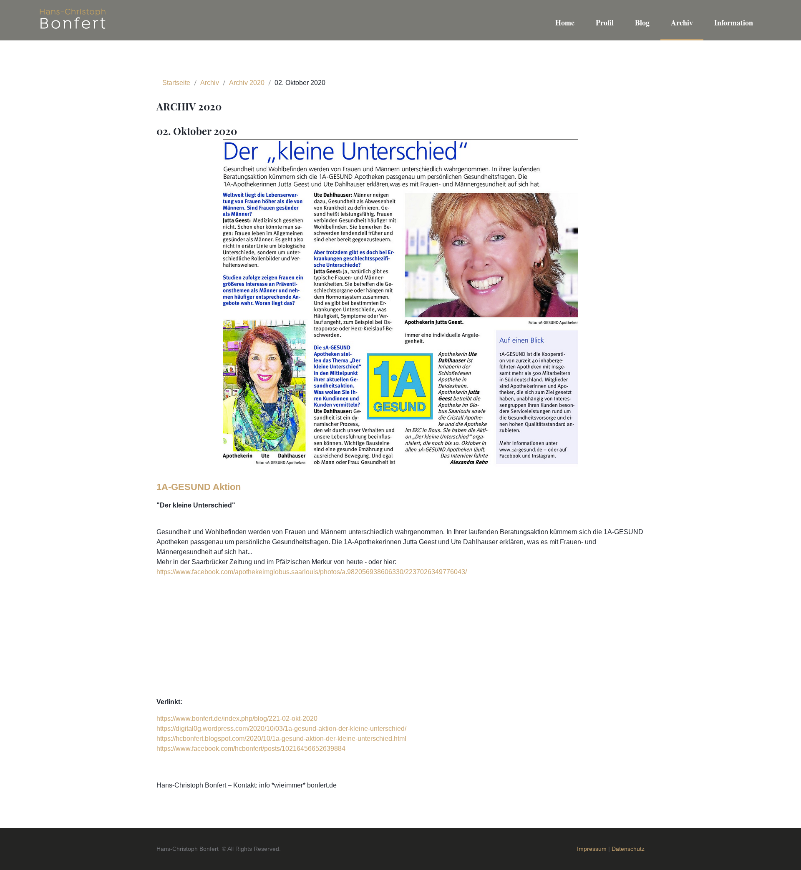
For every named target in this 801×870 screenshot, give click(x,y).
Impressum (592, 848)
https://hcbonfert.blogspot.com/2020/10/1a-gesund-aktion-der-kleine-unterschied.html (281, 738)
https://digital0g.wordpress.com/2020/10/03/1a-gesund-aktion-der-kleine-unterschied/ (281, 728)
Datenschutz (628, 848)
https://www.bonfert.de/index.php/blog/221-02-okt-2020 (236, 718)
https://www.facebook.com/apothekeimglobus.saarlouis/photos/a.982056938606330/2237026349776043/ (311, 571)
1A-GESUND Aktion (198, 487)
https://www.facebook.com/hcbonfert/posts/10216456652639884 (250, 748)
